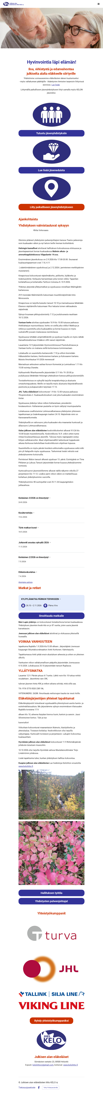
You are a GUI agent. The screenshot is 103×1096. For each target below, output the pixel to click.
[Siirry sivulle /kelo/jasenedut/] (51, 151)
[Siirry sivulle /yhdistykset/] (51, 114)
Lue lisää (56, 85)
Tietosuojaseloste (27, 1088)
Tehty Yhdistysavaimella (51, 1087)
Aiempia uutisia (25, 582)
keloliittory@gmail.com (43, 1065)
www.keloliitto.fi (26, 766)
